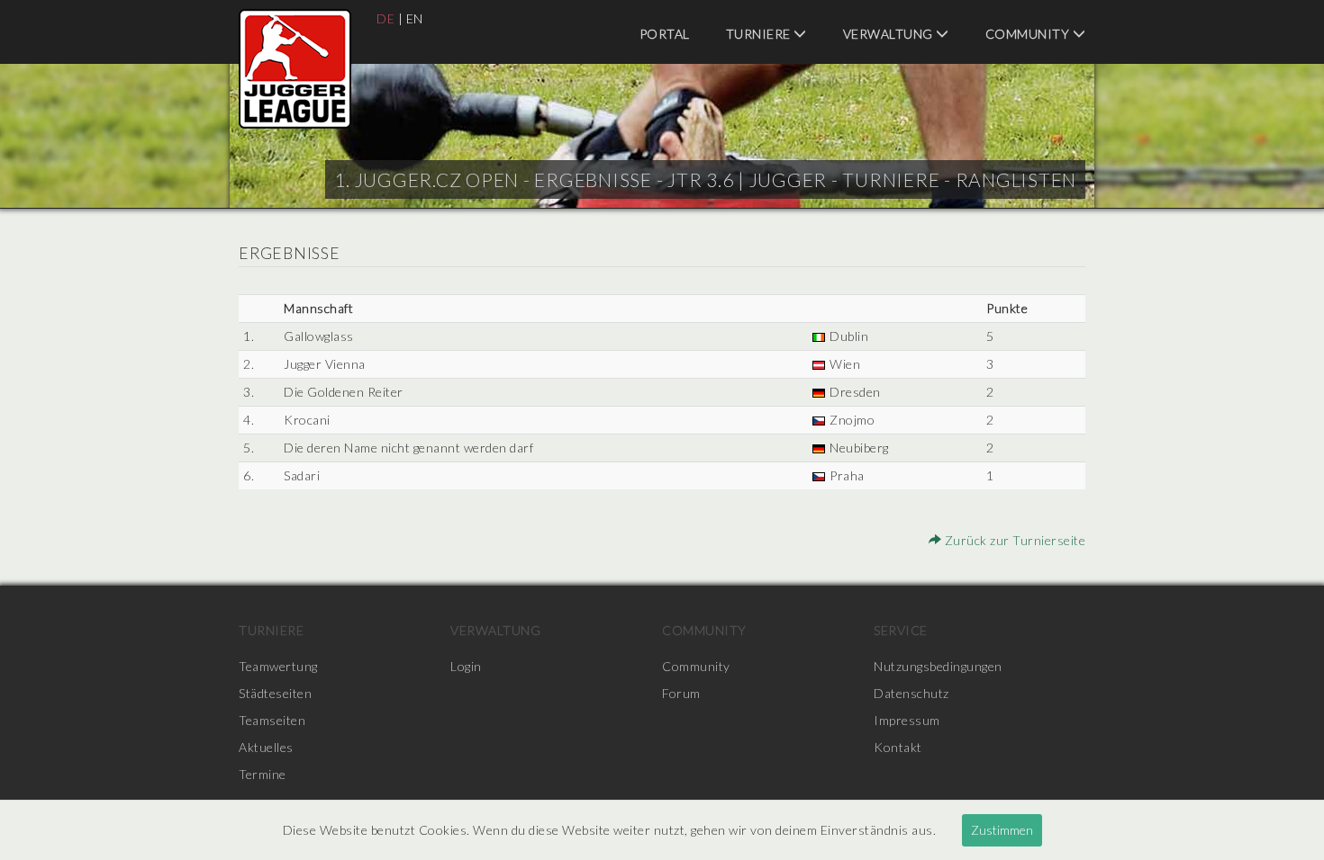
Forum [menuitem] (681, 693)
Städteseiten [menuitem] (275, 693)
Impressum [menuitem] (907, 720)
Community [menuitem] (1029, 33)
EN (414, 18)
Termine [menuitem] (262, 774)
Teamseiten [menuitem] (272, 720)
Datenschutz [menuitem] (911, 693)
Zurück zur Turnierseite (1013, 540)
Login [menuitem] (466, 666)
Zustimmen (1002, 830)
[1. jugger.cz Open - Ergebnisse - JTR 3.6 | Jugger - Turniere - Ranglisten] (295, 69)
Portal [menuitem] (664, 33)
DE (385, 18)
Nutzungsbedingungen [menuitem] (938, 666)
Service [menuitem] (901, 630)
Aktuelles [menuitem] (266, 747)
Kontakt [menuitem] (898, 747)
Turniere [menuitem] (760, 33)
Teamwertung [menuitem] (278, 666)
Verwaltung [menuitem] (890, 33)
